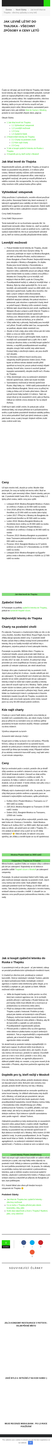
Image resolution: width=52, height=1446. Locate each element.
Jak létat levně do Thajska (19, 122)
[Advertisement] (26, 62)
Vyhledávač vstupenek (22, 125)
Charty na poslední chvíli (23, 140)
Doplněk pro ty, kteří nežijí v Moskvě (23, 154)
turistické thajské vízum (20, 611)
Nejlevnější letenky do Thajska (21, 137)
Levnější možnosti (20, 128)
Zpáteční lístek (19, 134)
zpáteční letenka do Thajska (35, 608)
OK (30, 1443)
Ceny (15, 131)
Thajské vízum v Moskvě (25, 869)
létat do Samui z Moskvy (36, 110)
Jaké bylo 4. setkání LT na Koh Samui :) (26, 1378)
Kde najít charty (19, 143)
